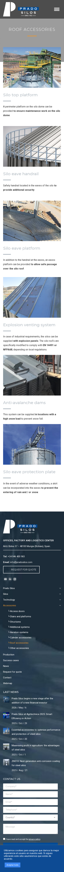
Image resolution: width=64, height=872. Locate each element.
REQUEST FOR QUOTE (23, 569)
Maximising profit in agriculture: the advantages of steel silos (35, 747)
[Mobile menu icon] (57, 9)
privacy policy (34, 839)
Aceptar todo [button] (12, 865)
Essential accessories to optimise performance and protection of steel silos (36, 731)
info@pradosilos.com (21, 562)
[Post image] (6, 699)
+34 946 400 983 (16, 556)
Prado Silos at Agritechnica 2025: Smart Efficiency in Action (32, 716)
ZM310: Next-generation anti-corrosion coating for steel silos (36, 763)
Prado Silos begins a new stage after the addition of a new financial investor (32, 700)
